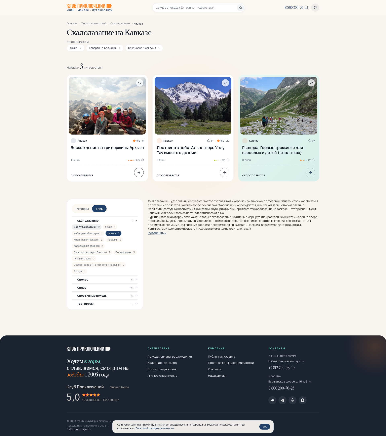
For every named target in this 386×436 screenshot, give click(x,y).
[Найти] (240, 7)
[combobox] (196, 8)
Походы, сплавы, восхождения (170, 356)
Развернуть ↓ (157, 232)
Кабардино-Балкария (88, 233)
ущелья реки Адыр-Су (182, 228)
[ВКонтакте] (272, 400)
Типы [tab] (99, 209)
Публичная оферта (221, 356)
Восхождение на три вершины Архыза (107, 147)
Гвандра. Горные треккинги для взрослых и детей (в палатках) (272, 150)
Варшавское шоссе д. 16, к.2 (288, 381)
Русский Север (84, 258)
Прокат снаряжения (162, 369)
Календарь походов (162, 363)
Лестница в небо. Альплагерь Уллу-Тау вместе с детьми (191, 150)
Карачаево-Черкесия (88, 239)
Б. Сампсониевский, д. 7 (284, 361)
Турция (79, 271)
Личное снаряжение (162, 375)
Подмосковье (125, 252)
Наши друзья (217, 375)
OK (265, 426)
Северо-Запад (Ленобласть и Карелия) (99, 264)
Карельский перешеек (88, 246)
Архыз (110, 227)
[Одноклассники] (292, 400)
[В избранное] (139, 82)
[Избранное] (315, 8)
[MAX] (303, 400)
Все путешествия (87, 227)
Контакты (215, 369)
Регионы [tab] (82, 209)
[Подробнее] (139, 172)
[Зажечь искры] (376, 345)
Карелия (114, 239)
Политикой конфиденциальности (155, 428)
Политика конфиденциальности (231, 363)
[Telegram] (282, 400)
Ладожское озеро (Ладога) (92, 252)
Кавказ (82, 140)
